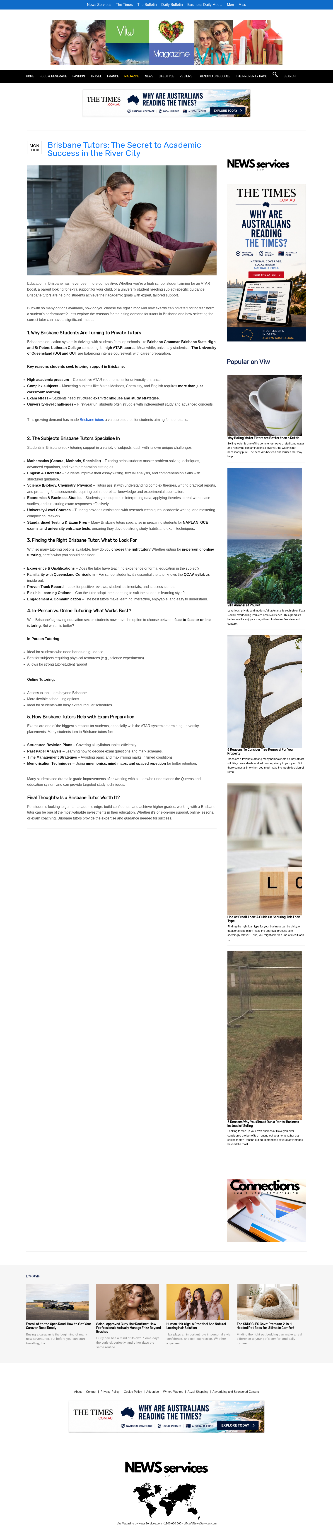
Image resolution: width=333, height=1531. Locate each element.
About (78, 1391)
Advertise (152, 1391)
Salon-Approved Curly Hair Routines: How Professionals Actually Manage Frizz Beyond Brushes (128, 1328)
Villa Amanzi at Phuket (244, 605)
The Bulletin (147, 5)
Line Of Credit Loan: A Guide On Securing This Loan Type (263, 919)
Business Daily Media (204, 5)
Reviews (186, 76)
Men (230, 5)
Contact (91, 1391)
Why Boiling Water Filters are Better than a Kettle (263, 438)
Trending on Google (214, 76)
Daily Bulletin (172, 5)
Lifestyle (166, 76)
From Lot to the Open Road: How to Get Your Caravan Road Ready (58, 1326)
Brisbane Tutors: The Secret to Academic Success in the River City (124, 149)
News (149, 76)
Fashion (78, 76)
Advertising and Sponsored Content (235, 1391)
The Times (124, 5)
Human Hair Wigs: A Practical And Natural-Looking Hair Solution (196, 1326)
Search (290, 76)
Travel (96, 76)
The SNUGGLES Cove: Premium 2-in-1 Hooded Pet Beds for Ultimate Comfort (265, 1326)
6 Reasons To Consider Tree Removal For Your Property (260, 751)
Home (30, 76)
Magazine (132, 76)
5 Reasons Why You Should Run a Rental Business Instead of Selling (263, 1124)
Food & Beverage (53, 76)
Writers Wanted (173, 1391)
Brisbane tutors (92, 420)
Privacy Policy (110, 1391)
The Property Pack (251, 76)
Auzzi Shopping (198, 1391)
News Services (99, 5)
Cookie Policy (133, 1391)
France (113, 76)
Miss (242, 5)
